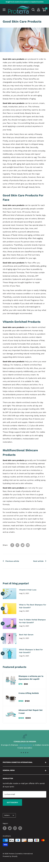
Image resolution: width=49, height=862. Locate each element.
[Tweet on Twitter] (22, 545)
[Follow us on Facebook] (5, 828)
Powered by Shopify (10, 856)
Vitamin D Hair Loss (27, 590)
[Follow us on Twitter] (10, 828)
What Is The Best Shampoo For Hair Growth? (32, 606)
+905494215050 (25, 745)
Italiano (7, 815)
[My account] (38, 9)
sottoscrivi (12, 802)
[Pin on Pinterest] (17, 545)
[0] (44, 9)
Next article (38, 561)
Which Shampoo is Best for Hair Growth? (31, 651)
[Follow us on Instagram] (15, 828)
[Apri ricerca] (33, 9)
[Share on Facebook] (12, 545)
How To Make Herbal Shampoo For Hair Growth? (32, 621)
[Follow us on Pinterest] (20, 828)
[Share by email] (28, 545)
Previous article (12, 561)
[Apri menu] (4, 10)
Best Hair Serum (26, 635)
